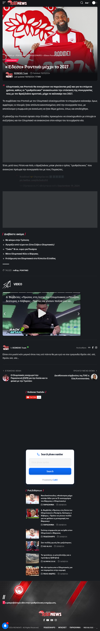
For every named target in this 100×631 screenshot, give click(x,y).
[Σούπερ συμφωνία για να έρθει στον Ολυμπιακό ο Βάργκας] (32, 534)
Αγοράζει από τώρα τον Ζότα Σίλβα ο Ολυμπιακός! (29, 244)
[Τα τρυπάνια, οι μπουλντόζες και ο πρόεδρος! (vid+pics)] (32, 558)
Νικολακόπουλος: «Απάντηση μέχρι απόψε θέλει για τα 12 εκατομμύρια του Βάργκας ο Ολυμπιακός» (56, 498)
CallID (55, 480)
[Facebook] (93, 348)
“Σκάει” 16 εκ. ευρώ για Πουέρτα (21, 249)
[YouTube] (48, 620)
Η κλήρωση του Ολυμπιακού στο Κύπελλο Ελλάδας (30, 258)
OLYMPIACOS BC (49, 561)
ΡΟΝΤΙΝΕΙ (24, 270)
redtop (16, 270)
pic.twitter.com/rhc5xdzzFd (34, 180)
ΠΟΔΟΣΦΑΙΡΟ (12, 60)
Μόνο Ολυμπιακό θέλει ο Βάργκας (21, 253)
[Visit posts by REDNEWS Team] (9, 75)
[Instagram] (96, 348)
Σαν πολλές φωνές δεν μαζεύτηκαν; (56, 542)
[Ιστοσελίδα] (89, 348)
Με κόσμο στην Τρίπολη (17, 240)
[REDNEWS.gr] (17, 2)
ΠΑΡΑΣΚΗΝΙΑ (48, 505)
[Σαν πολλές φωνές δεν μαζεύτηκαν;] (32, 546)
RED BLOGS (47, 546)
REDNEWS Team (21, 73)
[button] (5, 2)
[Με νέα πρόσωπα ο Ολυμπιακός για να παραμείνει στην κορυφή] (32, 571)
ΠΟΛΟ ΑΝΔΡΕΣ (49, 574)
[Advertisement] (50, 144)
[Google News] (52, 620)
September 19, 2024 (69, 185)
